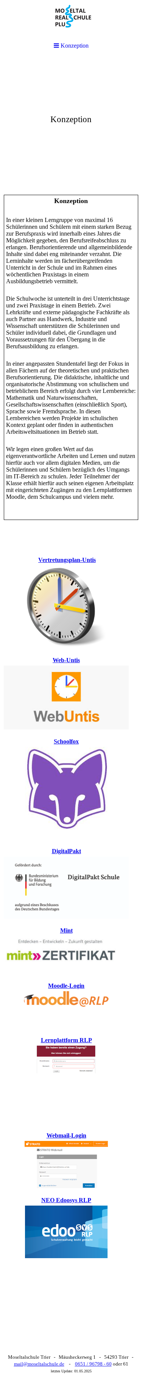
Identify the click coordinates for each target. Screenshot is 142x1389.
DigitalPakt (66, 851)
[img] (71, 115)
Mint (66, 930)
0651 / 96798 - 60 (93, 1364)
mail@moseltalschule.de (39, 1364)
